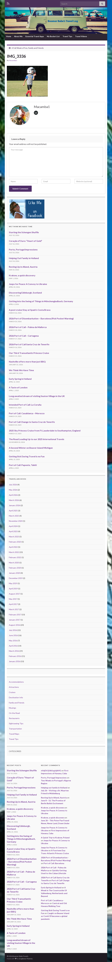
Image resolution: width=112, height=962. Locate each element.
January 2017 (14, 620)
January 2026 (14, 505)
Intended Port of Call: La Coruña (25, 404)
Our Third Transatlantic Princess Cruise (29, 353)
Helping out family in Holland (54, 787)
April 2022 (13, 547)
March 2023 (14, 536)
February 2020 (15, 568)
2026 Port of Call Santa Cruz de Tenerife (29, 344)
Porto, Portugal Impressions (23, 249)
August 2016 (14, 625)
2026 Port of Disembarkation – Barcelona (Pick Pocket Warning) (41, 318)
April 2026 (13, 495)
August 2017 (14, 594)
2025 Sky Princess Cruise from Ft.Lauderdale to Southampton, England (44, 430)
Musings (12, 708)
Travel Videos (81, 36)
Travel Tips (67, 36)
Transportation (15, 728)
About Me (18, 36)
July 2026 (13, 484)
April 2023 (13, 531)
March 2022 (14, 552)
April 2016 (13, 646)
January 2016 (14, 661)
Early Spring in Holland (20, 378)
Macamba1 (13, 60)
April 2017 (13, 604)
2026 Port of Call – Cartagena (24, 335)
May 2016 (13, 640)
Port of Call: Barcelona (54, 863)
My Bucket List (53, 36)
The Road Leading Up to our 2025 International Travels (36, 439)
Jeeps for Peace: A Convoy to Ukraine (28, 284)
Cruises (12, 692)
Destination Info (16, 697)
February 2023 (15, 542)
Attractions (14, 687)
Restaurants (14, 718)
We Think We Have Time (21, 370)
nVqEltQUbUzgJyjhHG (51, 770)
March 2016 (14, 651)
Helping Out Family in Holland (24, 258)
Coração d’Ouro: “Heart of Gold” (25, 241)
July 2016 (13, 630)
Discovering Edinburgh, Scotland (25, 292)
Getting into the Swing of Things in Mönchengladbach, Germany (41, 301)
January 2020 (14, 573)
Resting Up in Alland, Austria (23, 266)
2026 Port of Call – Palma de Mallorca (28, 327)
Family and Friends (16, 702)
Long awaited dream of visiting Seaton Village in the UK (37, 396)
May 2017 (13, 599)
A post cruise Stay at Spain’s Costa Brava (29, 310)
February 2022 (15, 557)
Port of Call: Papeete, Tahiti (23, 465)
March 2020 (14, 562)
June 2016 (13, 635)
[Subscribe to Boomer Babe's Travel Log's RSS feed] (8, 3)
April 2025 (13, 510)
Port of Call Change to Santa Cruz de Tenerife (32, 422)
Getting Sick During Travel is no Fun (27, 456)
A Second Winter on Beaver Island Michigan (31, 447)
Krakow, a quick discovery (22, 275)
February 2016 (15, 656)
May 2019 (13, 583)
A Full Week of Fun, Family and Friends (28, 48)
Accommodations (16, 682)
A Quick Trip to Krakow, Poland (55, 837)
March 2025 (14, 516)
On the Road (14, 713)
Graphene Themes (26, 959)
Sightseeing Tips (16, 723)
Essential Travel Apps (34, 36)
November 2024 (16, 521)
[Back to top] (105, 955)
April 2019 (13, 588)
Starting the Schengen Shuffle (24, 232)
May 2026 (13, 490)
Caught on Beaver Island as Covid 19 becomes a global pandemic (55, 916)
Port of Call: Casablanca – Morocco (27, 413)
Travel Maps (14, 734)
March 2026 (14, 500)
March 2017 (14, 609)
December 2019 (16, 578)
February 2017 (15, 614)
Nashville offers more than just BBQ (27, 361)
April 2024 (13, 526)
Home (8, 36)
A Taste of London (18, 387)
